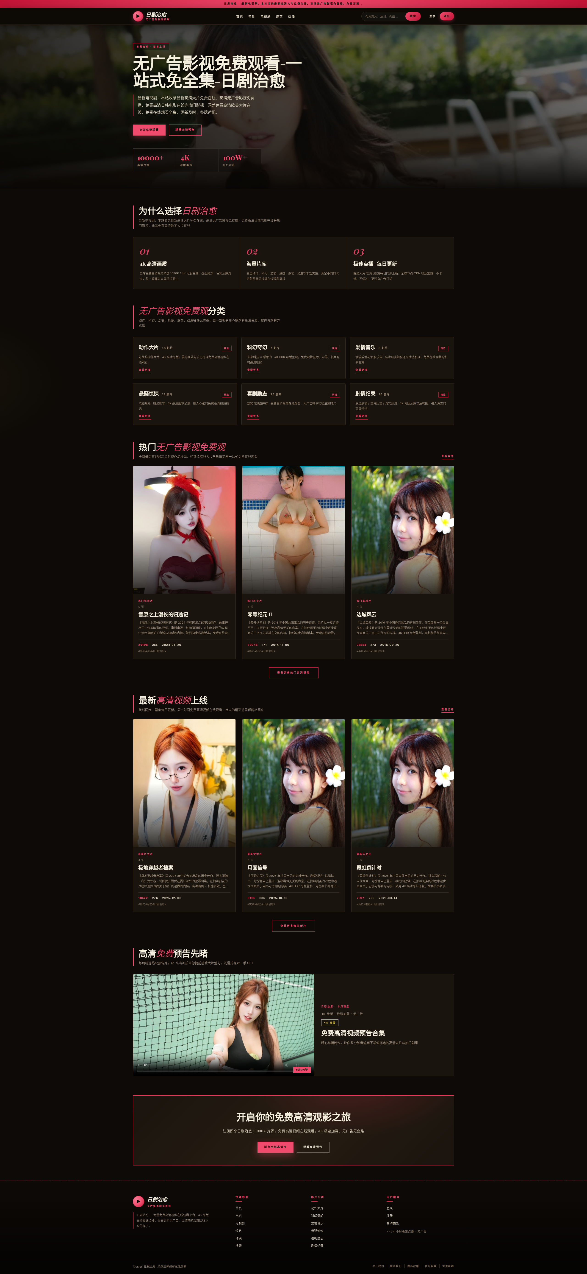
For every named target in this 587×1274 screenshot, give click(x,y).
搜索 (413, 16)
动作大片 (317, 1208)
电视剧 (265, 16)
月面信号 (257, 867)
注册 (447, 16)
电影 (251, 16)
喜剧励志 (317, 1238)
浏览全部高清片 (275, 1147)
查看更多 (145, 370)
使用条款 (431, 1266)
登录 (432, 16)
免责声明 (448, 1266)
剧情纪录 (317, 1245)
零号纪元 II (259, 614)
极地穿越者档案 (155, 867)
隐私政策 (413, 1266)
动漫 (291, 16)
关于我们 (378, 1266)
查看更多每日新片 (293, 925)
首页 (239, 16)
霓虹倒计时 (369, 867)
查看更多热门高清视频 (293, 672)
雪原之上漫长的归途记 (163, 614)
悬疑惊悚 (317, 1230)
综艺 (279, 16)
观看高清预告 (185, 129)
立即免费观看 (149, 129)
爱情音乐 (317, 1223)
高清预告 (393, 1223)
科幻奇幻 (317, 1215)
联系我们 (396, 1266)
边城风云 (367, 614)
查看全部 (447, 456)
